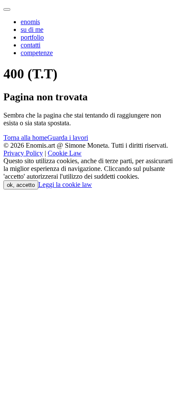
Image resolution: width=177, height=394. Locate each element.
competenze (37, 52)
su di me (32, 29)
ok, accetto (21, 185)
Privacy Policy (23, 153)
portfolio (32, 37)
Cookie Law (65, 153)
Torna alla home (25, 137)
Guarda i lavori (67, 137)
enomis (30, 21)
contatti (30, 45)
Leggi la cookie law (65, 184)
